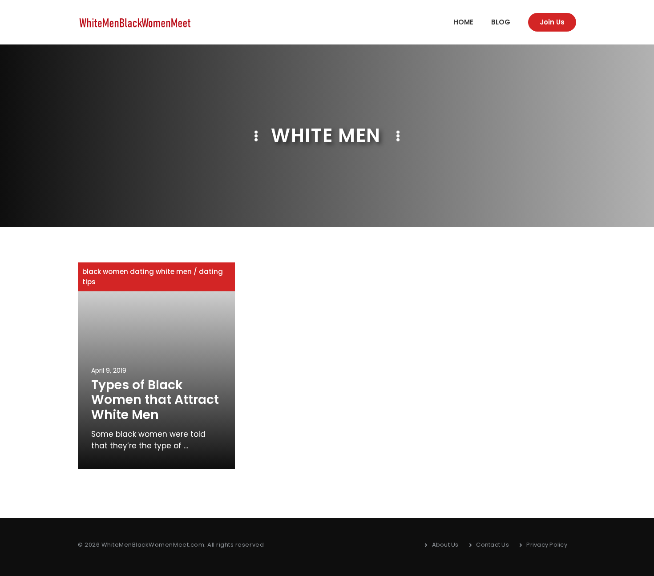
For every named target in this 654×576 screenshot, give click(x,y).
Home (463, 22)
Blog (500, 22)
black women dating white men (137, 271)
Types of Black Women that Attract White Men (155, 399)
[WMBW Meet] (135, 21)
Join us (552, 22)
